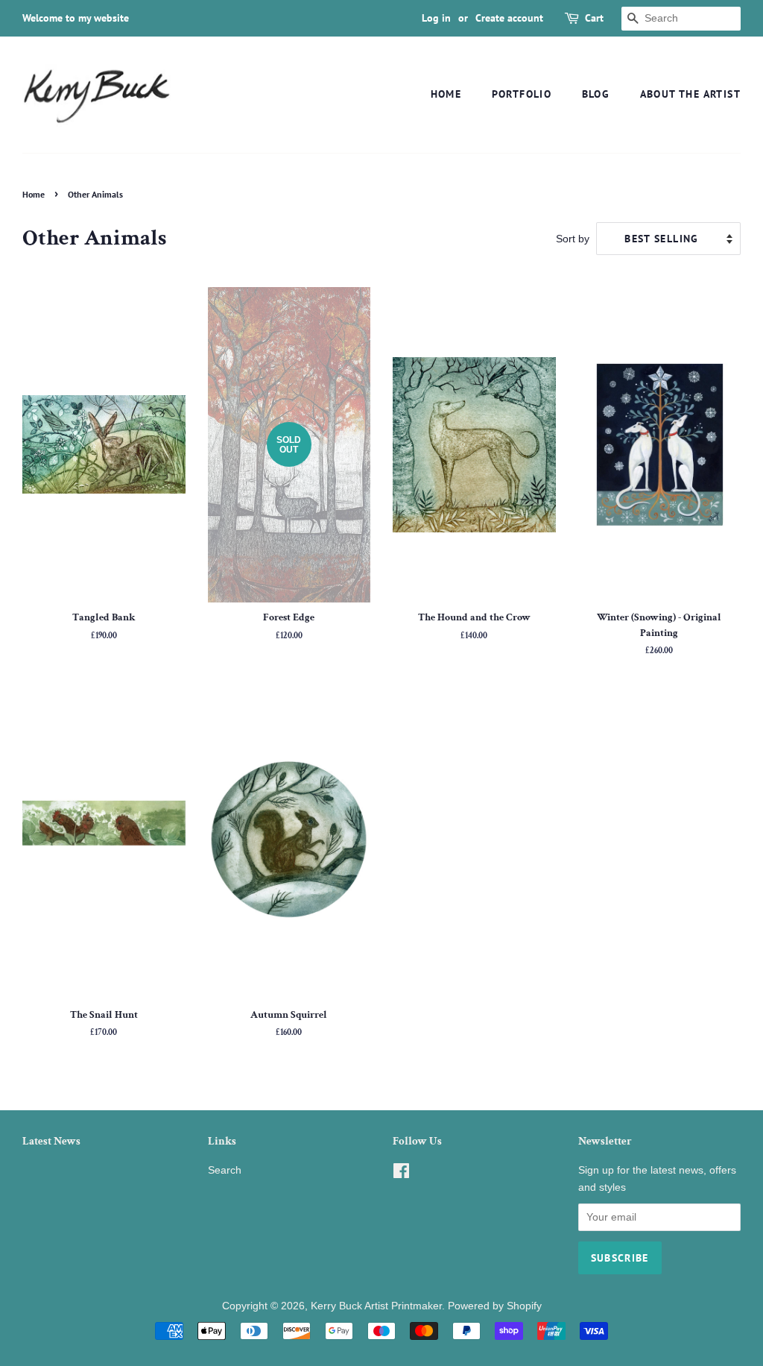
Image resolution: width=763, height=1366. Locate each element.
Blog (596, 94)
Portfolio (522, 94)
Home (446, 94)
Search (224, 1170)
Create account (509, 18)
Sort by (572, 239)
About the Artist (690, 94)
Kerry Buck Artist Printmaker (376, 1306)
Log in (436, 18)
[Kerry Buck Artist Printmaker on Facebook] (401, 1174)
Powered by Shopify (495, 1306)
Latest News (51, 1141)
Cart (594, 18)
